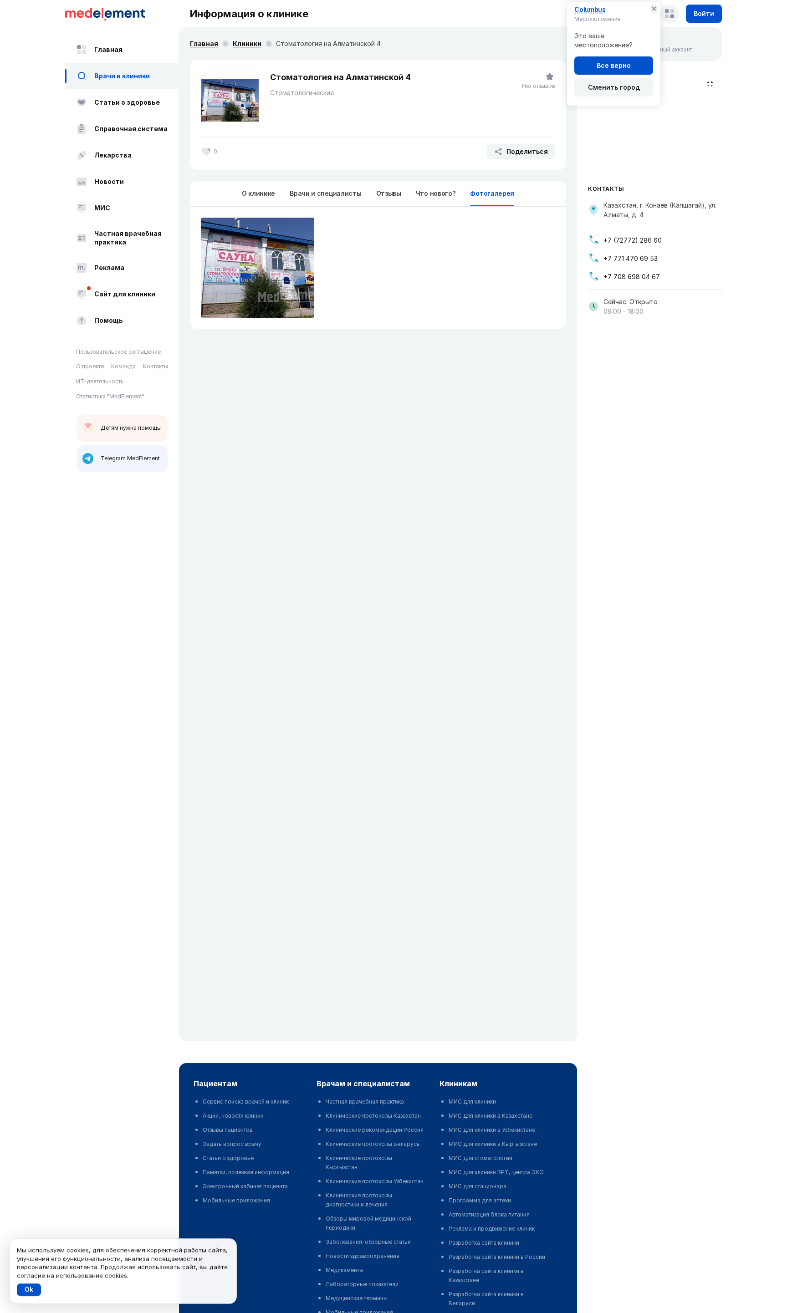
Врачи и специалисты (325, 193)
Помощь (108, 320)
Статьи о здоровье (127, 102)
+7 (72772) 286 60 (632, 240)
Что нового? (436, 193)
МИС (102, 208)
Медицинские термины (357, 1298)
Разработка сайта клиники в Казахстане (486, 1275)
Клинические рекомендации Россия (375, 1129)
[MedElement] (122, 13)
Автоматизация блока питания (489, 1214)
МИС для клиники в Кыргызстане (493, 1143)
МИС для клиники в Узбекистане (492, 1129)
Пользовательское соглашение (118, 351)
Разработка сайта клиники (484, 1242)
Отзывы (388, 193)
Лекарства (113, 155)
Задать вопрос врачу (232, 1143)
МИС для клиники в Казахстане (490, 1115)
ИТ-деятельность (100, 381)
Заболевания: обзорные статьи (368, 1241)
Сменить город (614, 87)
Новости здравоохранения (362, 1255)
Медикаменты (344, 1270)
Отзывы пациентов (228, 1129)
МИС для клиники (472, 1101)
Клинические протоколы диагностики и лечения (359, 1200)
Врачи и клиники (122, 76)
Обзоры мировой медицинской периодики (368, 1223)
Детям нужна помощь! (131, 427)
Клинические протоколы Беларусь (373, 1143)
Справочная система (131, 128)
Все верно (614, 65)
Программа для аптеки (480, 1200)
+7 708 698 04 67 (631, 276)
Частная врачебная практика (128, 237)
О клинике (258, 193)
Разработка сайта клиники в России (497, 1256)
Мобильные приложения (236, 1200)
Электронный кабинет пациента (245, 1186)
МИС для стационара (477, 1186)
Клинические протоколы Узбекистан (375, 1181)
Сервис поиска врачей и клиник (246, 1101)
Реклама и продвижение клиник (492, 1228)
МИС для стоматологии (480, 1158)
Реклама (109, 267)
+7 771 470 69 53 (630, 258)
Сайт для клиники (124, 294)
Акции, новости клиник (233, 1115)
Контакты (155, 366)
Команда (123, 366)
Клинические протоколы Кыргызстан (359, 1163)
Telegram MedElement (130, 458)
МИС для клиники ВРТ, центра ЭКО (496, 1172)
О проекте (90, 366)
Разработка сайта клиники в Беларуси (486, 1299)
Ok (29, 1289)
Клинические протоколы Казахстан (373, 1115)
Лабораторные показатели (362, 1284)
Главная (108, 49)
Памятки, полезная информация (246, 1172)
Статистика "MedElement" (110, 396)
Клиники (247, 43)
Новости (109, 181)
